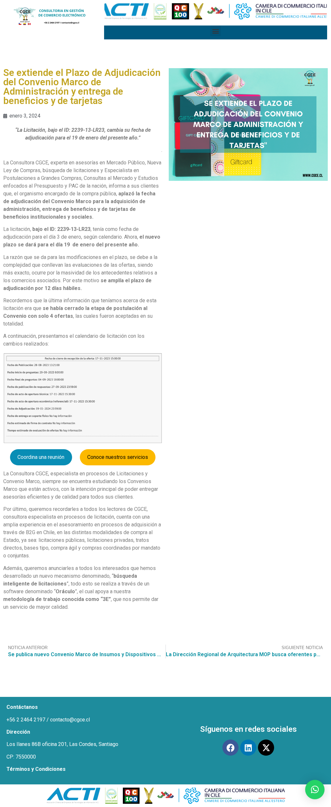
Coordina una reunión (40, 457)
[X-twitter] (266, 748)
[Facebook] (230, 748)
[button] (215, 31)
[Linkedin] (248, 748)
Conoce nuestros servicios (117, 457)
